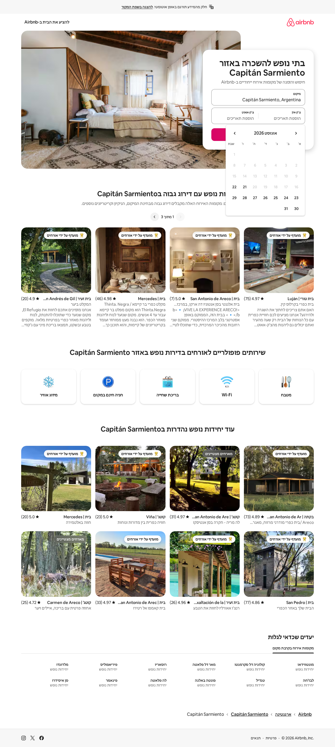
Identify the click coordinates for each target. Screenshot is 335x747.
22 (234, 187)
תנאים (256, 738)
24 (286, 197)
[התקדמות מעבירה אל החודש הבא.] (234, 133)
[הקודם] (180, 217)
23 (296, 197)
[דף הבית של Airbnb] (300, 22)
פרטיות (271, 738)
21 (245, 187)
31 (286, 208)
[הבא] (154, 217)
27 (255, 197)
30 (296, 208)
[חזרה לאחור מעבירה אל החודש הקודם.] (295, 133)
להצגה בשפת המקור (137, 6)
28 (245, 197)
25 (276, 197)
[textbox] (282, 118)
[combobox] (258, 100)
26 (265, 197)
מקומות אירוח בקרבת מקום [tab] (293, 648)
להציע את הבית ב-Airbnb (46, 22)
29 (234, 197)
